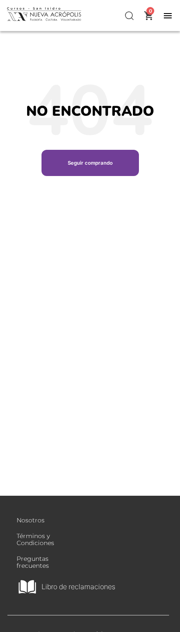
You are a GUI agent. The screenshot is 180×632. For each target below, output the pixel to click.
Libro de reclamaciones (78, 586)
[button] (130, 15)
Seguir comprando (90, 163)
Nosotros (31, 520)
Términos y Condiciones (35, 539)
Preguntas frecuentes (33, 562)
